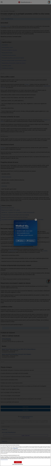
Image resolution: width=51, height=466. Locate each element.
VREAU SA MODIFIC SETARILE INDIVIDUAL (17, 464)
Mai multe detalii (15, 448)
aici (3, 451)
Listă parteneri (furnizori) (4, 459)
